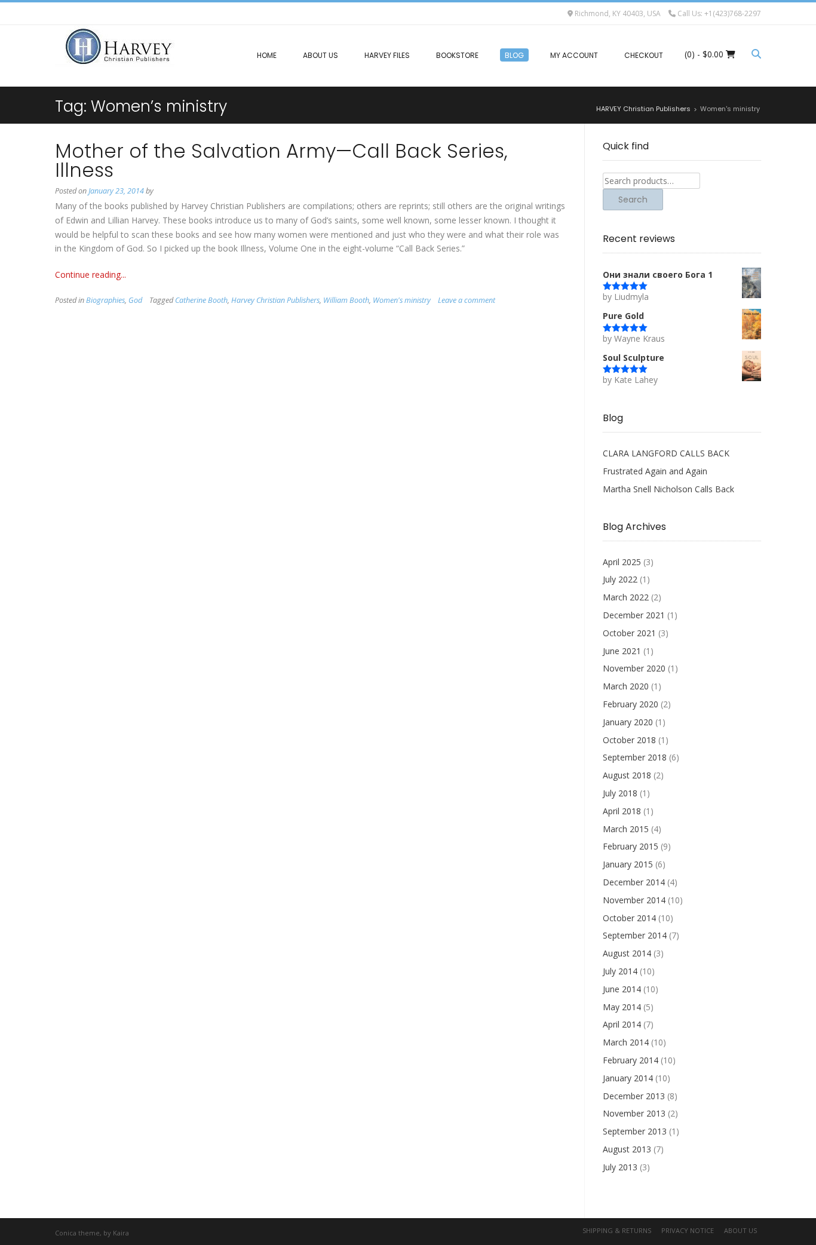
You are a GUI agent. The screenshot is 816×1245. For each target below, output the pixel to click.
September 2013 (635, 1131)
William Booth (346, 300)
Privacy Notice (687, 1230)
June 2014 (622, 989)
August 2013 (627, 1149)
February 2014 (630, 1060)
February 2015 (630, 846)
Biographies (105, 300)
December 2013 (634, 1096)
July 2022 (620, 579)
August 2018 (627, 775)
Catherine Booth (201, 300)
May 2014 (622, 1007)
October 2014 (629, 918)
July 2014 (620, 971)
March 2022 (626, 597)
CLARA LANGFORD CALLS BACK (666, 453)
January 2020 (628, 722)
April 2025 (622, 562)
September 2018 (635, 757)
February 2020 (630, 704)
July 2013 (620, 1167)
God (135, 300)
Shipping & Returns (616, 1230)
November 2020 (634, 668)
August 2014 (627, 953)
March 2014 (626, 1042)
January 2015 (628, 864)
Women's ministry (402, 300)
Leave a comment (466, 300)
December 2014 (634, 882)
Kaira (121, 1232)
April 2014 (622, 1024)
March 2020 (626, 686)
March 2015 (626, 829)
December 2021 (634, 615)
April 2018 (622, 811)
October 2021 (629, 633)
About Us (740, 1230)
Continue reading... (90, 274)
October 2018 (629, 740)
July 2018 (620, 793)
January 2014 (628, 1078)
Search (633, 200)
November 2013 (634, 1113)
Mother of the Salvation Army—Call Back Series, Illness (281, 160)
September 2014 (635, 935)
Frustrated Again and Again (655, 471)
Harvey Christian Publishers (275, 300)
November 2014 (634, 900)
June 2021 (622, 651)
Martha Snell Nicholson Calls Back (668, 489)
